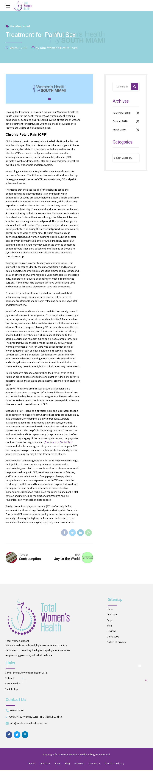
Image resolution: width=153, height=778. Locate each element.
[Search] (134, 86)
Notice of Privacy (116, 642)
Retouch (9, 678)
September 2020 (122, 113)
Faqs (109, 620)
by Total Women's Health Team (56, 48)
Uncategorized (20, 26)
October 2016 (120, 121)
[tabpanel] (49, 89)
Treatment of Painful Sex (58, 442)
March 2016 (119, 129)
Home (110, 609)
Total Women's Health (17, 641)
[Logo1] (38, 616)
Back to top (11, 689)
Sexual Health (12, 683)
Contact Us (113, 636)
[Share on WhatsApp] (88, 532)
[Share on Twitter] (72, 532)
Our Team (112, 614)
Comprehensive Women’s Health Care (26, 672)
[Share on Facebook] (64, 532)
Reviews (111, 631)
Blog (109, 625)
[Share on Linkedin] (80, 532)
